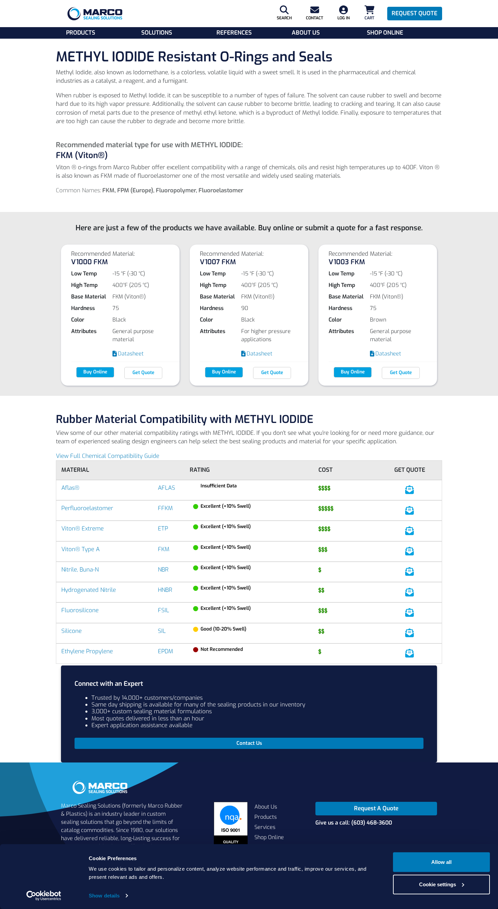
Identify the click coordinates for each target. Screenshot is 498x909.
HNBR (165, 590)
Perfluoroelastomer (87, 508)
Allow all (441, 862)
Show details (104, 895)
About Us (306, 33)
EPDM (165, 651)
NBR (163, 570)
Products (80, 33)
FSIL (163, 610)
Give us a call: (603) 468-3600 (353, 822)
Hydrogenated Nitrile (88, 590)
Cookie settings (437, 884)
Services (264, 827)
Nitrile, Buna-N (80, 570)
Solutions (156, 33)
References (234, 33)
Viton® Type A (80, 549)
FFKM (165, 508)
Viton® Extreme (82, 529)
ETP (163, 529)
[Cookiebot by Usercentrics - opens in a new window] (44, 896)
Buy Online (95, 372)
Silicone (71, 631)
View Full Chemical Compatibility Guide (107, 456)
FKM (163, 549)
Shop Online (385, 33)
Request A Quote (376, 808)
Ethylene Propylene (87, 651)
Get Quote (143, 372)
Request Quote (414, 13)
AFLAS (166, 488)
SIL (162, 631)
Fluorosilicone (80, 610)
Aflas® (70, 488)
